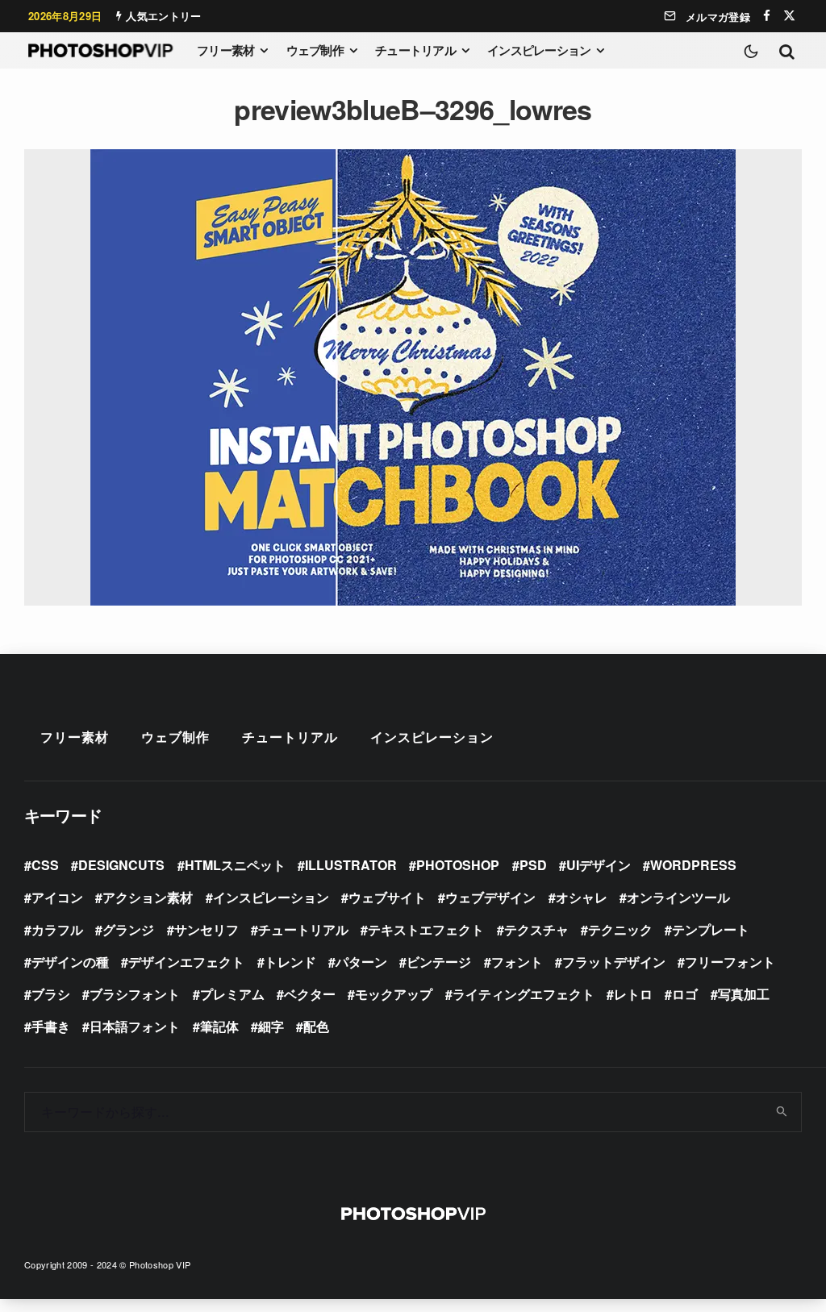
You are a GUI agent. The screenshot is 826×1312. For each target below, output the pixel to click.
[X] (789, 16)
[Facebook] (767, 16)
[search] (782, 1112)
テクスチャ (536, 929)
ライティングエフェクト (523, 994)
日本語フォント (135, 1026)
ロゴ (685, 994)
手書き (50, 1026)
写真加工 (744, 994)
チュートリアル (415, 50)
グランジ (128, 929)
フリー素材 (225, 50)
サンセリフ (206, 929)
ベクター (310, 994)
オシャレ (581, 897)
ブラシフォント (135, 994)
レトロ (633, 994)
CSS (45, 865)
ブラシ (50, 994)
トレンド (290, 961)
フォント (517, 961)
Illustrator (351, 865)
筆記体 (219, 1026)
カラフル (57, 929)
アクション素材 (147, 897)
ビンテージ (439, 961)
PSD (533, 865)
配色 (316, 1026)
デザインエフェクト (186, 961)
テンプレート (710, 929)
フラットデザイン (613, 961)
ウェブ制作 (315, 50)
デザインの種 (70, 961)
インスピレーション (538, 50)
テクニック (620, 929)
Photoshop (457, 865)
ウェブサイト (387, 897)
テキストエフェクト (426, 929)
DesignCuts (121, 865)
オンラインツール (678, 897)
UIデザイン (598, 865)
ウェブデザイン (490, 897)
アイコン (57, 897)
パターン (361, 961)
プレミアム (232, 994)
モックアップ (393, 994)
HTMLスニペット (235, 865)
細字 (271, 1026)
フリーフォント (730, 961)
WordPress (693, 865)
